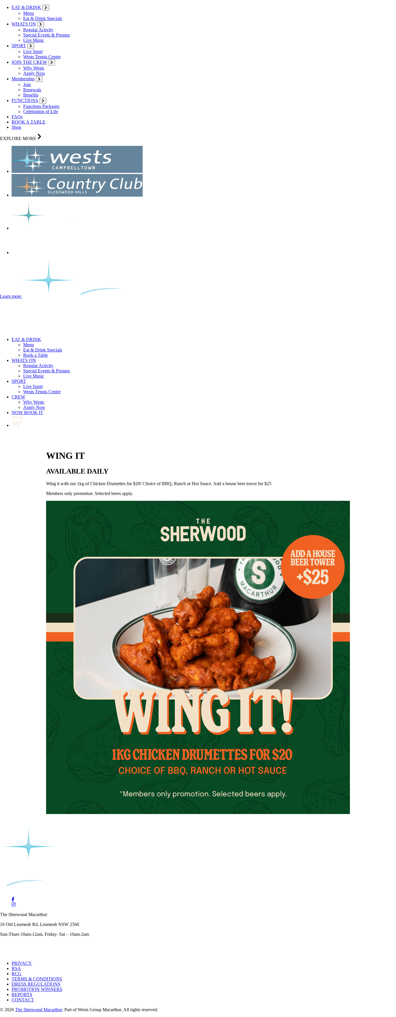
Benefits (30, 95)
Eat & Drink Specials (42, 18)
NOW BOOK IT (27, 412)
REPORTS (22, 994)
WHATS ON (24, 23)
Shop (16, 127)
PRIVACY (22, 963)
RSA (16, 968)
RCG (16, 973)
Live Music (33, 40)
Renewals (32, 89)
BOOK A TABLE (29, 121)
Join (27, 84)
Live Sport (33, 51)
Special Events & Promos (46, 34)
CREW (18, 396)
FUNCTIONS (25, 100)
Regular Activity (38, 29)
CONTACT (23, 999)
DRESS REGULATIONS (36, 984)
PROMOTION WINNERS (37, 989)
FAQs (17, 116)
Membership (23, 78)
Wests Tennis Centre (42, 56)
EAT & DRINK (26, 7)
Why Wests (33, 68)
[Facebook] (13, 899)
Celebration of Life (40, 111)
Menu (28, 13)
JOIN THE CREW (29, 62)
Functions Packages (41, 106)
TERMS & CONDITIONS (37, 978)
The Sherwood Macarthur (38, 1009)
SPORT (19, 45)
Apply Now (34, 73)
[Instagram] (14, 904)
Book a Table (35, 355)
